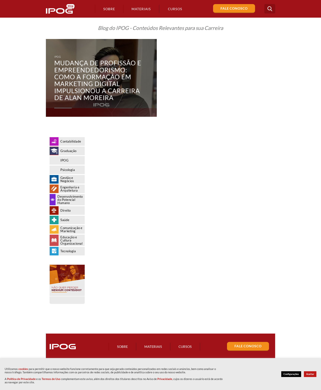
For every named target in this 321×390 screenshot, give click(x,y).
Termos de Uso (51, 379)
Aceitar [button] (310, 374)
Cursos (185, 347)
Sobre (109, 9)
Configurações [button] (291, 374)
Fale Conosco (234, 8)
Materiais (141, 9)
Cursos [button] (175, 9)
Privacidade (164, 379)
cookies (23, 369)
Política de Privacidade (21, 379)
